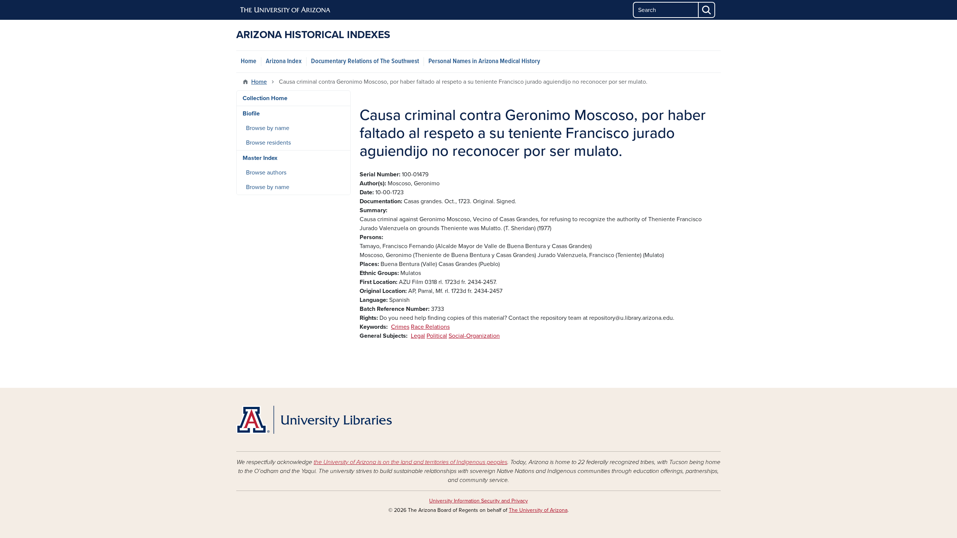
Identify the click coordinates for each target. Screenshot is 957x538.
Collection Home (265, 98)
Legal (418, 336)
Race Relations (430, 327)
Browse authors (266, 172)
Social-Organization (474, 336)
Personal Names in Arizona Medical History (484, 61)
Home (248, 61)
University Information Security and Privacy (478, 501)
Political (437, 336)
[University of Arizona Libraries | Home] (314, 420)
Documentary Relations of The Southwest (365, 61)
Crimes (400, 327)
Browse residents (268, 142)
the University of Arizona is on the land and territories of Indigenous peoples (410, 462)
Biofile (251, 113)
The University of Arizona (538, 510)
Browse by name (267, 128)
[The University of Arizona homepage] (285, 10)
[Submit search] (707, 10)
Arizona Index (284, 61)
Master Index (260, 158)
